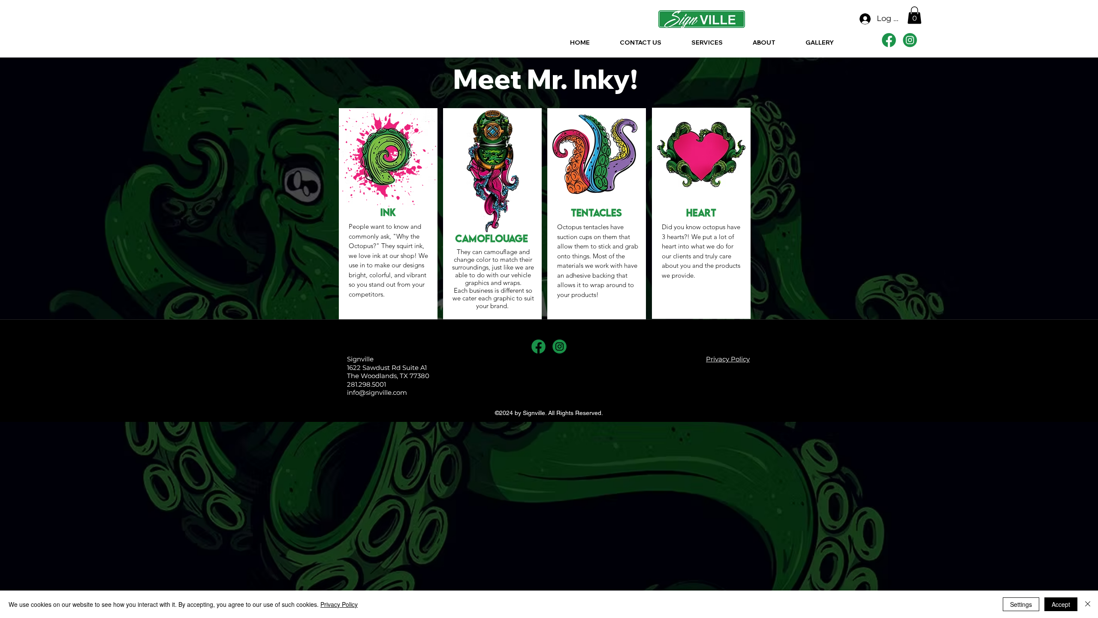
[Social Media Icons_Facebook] (889, 40)
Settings (1021, 604)
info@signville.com (377, 392)
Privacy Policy (339, 604)
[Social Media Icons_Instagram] (910, 40)
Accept (1061, 604)
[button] (914, 15)
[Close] (1088, 604)
